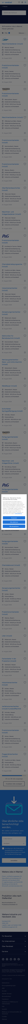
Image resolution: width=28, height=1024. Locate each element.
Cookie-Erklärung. (18, 513)
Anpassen (14, 518)
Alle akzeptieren (14, 526)
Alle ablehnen (14, 522)
